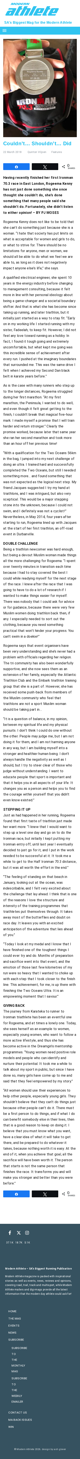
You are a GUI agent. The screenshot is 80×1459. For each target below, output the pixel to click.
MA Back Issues (20, 1419)
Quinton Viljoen (37, 152)
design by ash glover (54, 1449)
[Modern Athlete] (32, 8)
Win (11, 1426)
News (12, 1332)
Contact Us (17, 1412)
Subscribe (16, 1339)
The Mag (14, 1318)
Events (13, 1325)
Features (56, 152)
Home (12, 1311)
